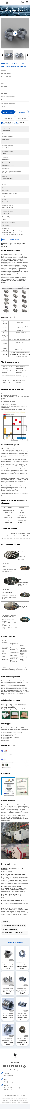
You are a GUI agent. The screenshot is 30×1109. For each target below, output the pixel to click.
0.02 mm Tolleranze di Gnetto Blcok (13, 925)
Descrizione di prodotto (22, 119)
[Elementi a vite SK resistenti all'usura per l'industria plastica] (8, 979)
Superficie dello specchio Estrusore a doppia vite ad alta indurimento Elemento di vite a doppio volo (22, 1014)
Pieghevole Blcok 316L (9, 929)
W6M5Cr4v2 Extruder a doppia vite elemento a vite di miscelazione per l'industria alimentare (22, 964)
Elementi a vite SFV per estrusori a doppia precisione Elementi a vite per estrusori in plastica (22, 989)
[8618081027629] (20, 1066)
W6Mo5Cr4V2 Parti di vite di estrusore (14, 933)
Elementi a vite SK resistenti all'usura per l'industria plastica (8, 989)
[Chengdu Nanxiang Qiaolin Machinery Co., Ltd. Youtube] (16, 1066)
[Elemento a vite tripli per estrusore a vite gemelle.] (8, 1004)
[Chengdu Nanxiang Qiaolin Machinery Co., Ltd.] (6, 2)
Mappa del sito (21, 1095)
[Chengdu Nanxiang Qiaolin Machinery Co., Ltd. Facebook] (8, 1066)
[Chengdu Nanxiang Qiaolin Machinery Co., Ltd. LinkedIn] (12, 1066)
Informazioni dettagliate (8, 119)
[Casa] (15, 1055)
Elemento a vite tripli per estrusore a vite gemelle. (7, 1014)
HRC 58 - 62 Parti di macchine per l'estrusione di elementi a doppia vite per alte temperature (22, 1039)
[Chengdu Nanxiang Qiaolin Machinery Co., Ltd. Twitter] (4, 1066)
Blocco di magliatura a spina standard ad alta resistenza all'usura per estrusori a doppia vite (8, 964)
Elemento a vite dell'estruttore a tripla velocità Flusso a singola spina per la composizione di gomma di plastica (7, 1039)
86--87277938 (8, 1076)
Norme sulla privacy (10, 1095)
